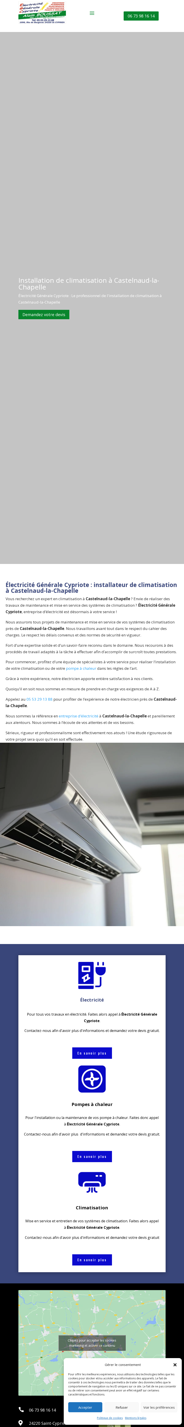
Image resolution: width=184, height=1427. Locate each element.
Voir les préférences (159, 1407)
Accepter (85, 1407)
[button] (175, 1365)
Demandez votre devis (43, 314)
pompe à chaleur (80, 668)
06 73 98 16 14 (141, 16)
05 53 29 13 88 (39, 699)
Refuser (122, 1407)
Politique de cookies (110, 1418)
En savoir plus (92, 1053)
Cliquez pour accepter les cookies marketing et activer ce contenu (92, 1343)
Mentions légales (135, 1418)
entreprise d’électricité (78, 716)
